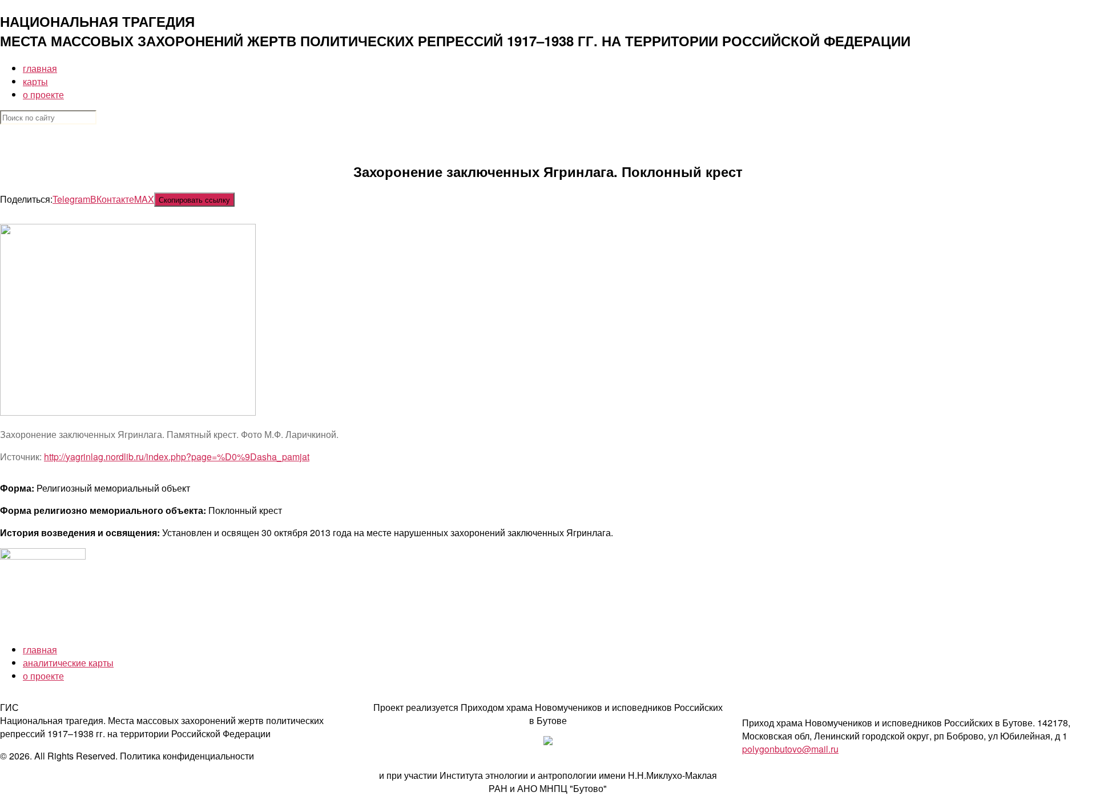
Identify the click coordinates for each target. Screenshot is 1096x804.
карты (35, 81)
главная (40, 68)
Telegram (71, 199)
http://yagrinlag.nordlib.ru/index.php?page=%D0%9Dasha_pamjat (176, 456)
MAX (144, 199)
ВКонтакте (112, 199)
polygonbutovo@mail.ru (790, 748)
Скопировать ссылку (194, 199)
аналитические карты (68, 662)
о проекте (43, 94)
